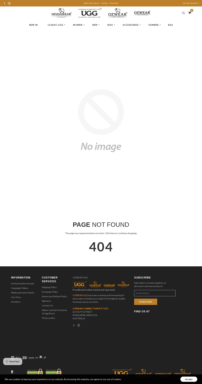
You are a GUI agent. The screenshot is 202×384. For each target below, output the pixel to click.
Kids (110, 25)
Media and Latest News (22, 292)
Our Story (16, 297)
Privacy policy (48, 318)
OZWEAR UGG (80, 277)
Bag (170, 25)
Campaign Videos (19, 288)
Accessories (131, 25)
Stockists (15, 301)
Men (94, 25)
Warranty (46, 301)
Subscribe (145, 302)
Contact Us (47, 305)
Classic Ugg (55, 25)
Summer (154, 25)
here (112, 233)
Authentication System (22, 283)
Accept (189, 379)
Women (77, 25)
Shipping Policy (49, 287)
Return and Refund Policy (54, 296)
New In (33, 25)
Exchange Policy (50, 291)
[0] (188, 12)
